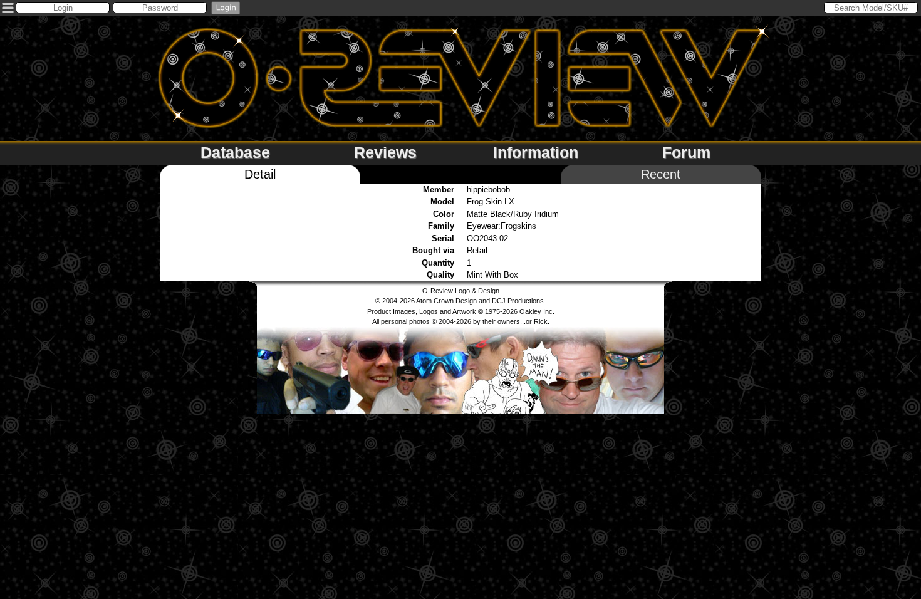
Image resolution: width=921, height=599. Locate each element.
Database (235, 152)
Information (535, 152)
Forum (686, 152)
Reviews (385, 152)
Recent (660, 174)
